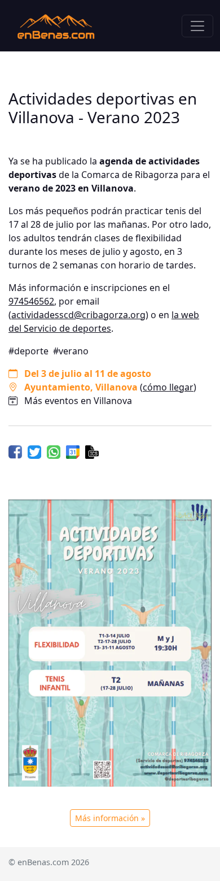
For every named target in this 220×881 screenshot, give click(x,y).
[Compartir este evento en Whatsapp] (53, 451)
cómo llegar (168, 387)
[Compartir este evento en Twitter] (34, 451)
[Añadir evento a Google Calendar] (73, 451)
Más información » (110, 818)
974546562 (31, 301)
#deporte (28, 351)
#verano (71, 351)
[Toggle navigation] (197, 26)
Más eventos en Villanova (78, 400)
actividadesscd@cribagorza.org (78, 315)
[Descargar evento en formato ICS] (92, 451)
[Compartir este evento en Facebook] (15, 451)
